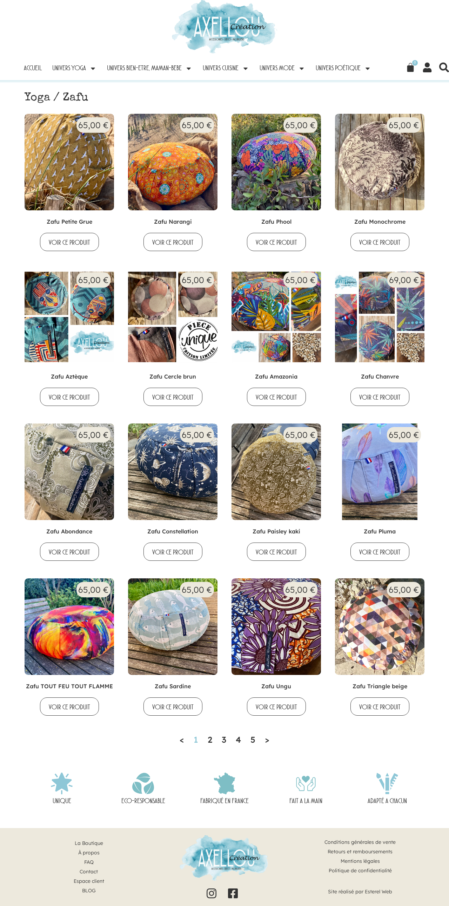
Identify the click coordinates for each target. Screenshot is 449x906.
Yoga (37, 98)
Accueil (33, 68)
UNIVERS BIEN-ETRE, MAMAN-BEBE (144, 68)
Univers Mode (277, 68)
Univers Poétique (338, 68)
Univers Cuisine (221, 68)
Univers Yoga (69, 68)
